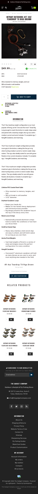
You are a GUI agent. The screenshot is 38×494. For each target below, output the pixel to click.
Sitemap (19, 435)
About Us (19, 420)
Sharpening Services (19, 438)
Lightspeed (11, 483)
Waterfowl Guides (19, 444)
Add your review (19, 276)
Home (8, 13)
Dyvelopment (28, 483)
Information (18, 119)
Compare (19, 466)
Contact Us (19, 432)
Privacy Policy (19, 426)
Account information (19, 456)
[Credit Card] (19, 476)
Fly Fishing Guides (19, 441)
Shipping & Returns (19, 423)
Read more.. (15, 87)
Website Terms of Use (19, 429)
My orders (19, 460)
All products (19, 469)
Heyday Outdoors (19, 21)
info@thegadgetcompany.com (20, 398)
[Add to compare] (34, 64)
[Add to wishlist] (31, 64)
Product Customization (19, 447)
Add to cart (25, 97)
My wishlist (19, 463)
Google (19, 488)
